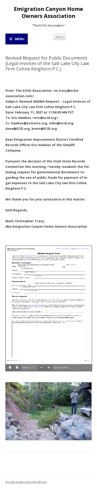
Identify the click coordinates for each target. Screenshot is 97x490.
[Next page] (17, 367)
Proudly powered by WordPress (25, 482)
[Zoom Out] (41, 367)
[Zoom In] (48, 367)
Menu (59, 37)
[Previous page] (10, 367)
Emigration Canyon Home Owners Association (48, 12)
